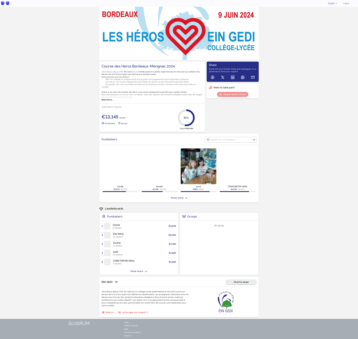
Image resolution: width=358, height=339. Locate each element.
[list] (138, 244)
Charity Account (131, 326)
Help (126, 329)
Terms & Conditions (132, 332)
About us (127, 336)
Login (126, 322)
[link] (138, 226)
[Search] (253, 140)
